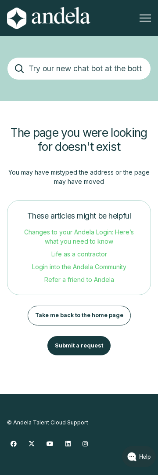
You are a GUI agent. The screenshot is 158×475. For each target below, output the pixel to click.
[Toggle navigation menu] (145, 18)
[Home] (48, 18)
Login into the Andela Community (79, 266)
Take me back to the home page (79, 315)
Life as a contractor (79, 254)
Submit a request (79, 345)
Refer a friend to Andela (79, 279)
